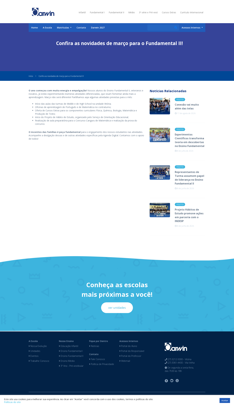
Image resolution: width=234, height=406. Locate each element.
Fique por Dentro (98, 341)
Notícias (94, 346)
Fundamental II (116, 12)
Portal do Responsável (132, 350)
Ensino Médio (67, 360)
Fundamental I (97, 12)
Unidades (35, 350)
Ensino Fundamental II (71, 355)
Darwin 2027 (98, 27)
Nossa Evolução (38, 346)
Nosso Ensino (66, 341)
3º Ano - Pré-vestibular (71, 365)
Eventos (34, 355)
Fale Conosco (97, 359)
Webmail (125, 360)
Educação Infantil (69, 346)
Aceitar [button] (224, 400)
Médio (131, 12)
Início (31, 76)
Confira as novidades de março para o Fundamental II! (61, 76)
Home (34, 27)
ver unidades (117, 308)
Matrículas (63, 27)
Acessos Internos (128, 341)
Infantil (82, 12)
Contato (81, 27)
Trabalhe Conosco (39, 360)
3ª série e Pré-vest (148, 12)
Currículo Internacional (191, 12)
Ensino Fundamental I (71, 350)
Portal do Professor (131, 355)
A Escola (47, 27)
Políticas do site (12, 402)
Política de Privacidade (102, 364)
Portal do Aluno (129, 346)
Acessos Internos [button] (191, 27)
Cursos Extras (169, 12)
